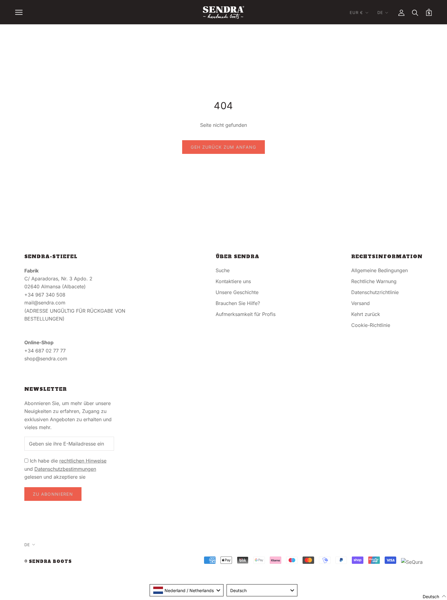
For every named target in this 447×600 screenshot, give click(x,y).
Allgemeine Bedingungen (379, 270)
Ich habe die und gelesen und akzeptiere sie (65, 469)
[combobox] (187, 590)
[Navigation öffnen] (19, 12)
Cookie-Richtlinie (370, 325)
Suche (223, 270)
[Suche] (415, 12)
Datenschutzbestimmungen (65, 469)
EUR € (356, 12)
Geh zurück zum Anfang (223, 147)
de (380, 12)
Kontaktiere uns (233, 281)
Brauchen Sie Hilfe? (238, 303)
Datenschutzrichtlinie (375, 292)
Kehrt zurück (365, 314)
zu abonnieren (53, 494)
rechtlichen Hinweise (82, 461)
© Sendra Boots (48, 561)
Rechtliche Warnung (374, 281)
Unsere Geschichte (237, 292)
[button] (430, 596)
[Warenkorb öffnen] (429, 12)
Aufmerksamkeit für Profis (245, 314)
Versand (360, 303)
